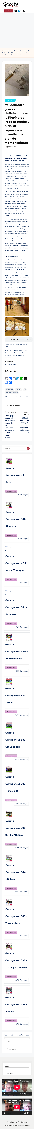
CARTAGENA (10, 100)
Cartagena (18, 389)
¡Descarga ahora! (11, 491)
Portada (4, 50)
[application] (17, 1087)
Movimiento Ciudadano (12, 392)
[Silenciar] (25, 1094)
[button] (8, 11)
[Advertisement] (17, 30)
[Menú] (24, 10)
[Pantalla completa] (28, 1094)
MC (25, 389)
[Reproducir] (5, 1094)
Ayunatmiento (9, 389)
